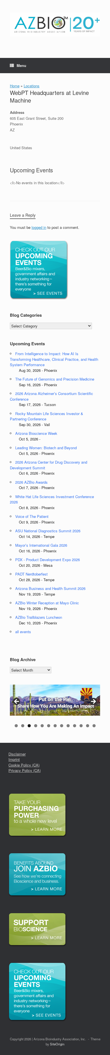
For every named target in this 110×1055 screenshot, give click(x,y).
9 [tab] (68, 725)
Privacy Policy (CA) (24, 770)
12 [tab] (87, 725)
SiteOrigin (57, 1044)
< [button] (17, 702)
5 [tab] (42, 725)
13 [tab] (94, 725)
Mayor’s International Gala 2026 (41, 545)
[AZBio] (55, 25)
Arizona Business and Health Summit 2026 (50, 588)
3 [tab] (29, 725)
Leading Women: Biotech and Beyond (46, 447)
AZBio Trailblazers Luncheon (38, 617)
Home (14, 85)
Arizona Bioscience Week (36, 433)
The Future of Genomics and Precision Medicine (54, 379)
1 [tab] (16, 725)
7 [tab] (55, 725)
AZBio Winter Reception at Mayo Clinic (47, 602)
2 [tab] (22, 725)
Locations (31, 85)
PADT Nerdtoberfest (31, 574)
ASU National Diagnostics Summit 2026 (47, 530)
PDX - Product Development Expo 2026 (47, 559)
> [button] (93, 702)
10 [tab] (74, 725)
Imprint (14, 759)
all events (23, 631)
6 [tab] (48, 725)
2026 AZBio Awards (31, 482)
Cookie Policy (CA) (23, 765)
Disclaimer (17, 754)
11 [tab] (81, 725)
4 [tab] (35, 725)
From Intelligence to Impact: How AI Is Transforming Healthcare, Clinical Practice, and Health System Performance (54, 359)
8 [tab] (61, 725)
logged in (39, 227)
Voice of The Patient (32, 516)
